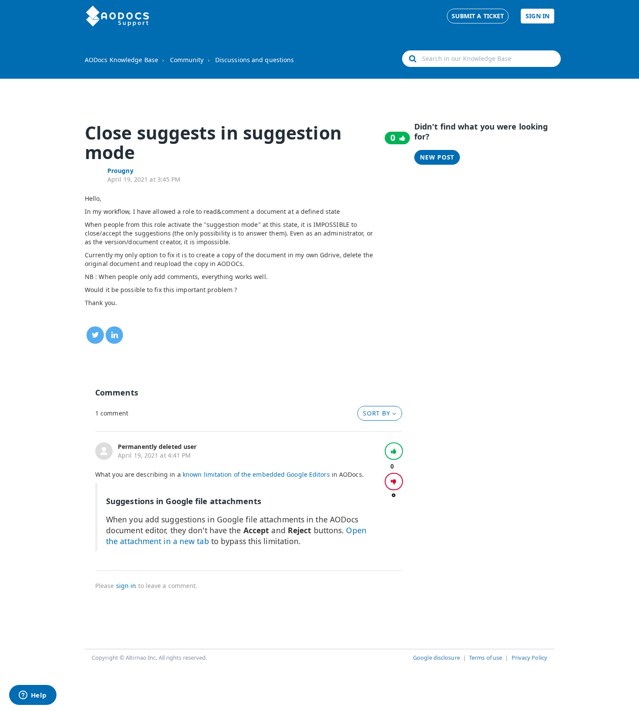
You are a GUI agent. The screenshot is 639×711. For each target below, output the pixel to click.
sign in (126, 585)
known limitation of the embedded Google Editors (256, 474)
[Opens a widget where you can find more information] (33, 696)
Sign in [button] (537, 16)
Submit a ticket (478, 16)
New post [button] (437, 157)
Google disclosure (436, 657)
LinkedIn (114, 335)
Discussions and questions (254, 60)
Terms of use (485, 657)
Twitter (95, 335)
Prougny (120, 170)
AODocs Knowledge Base (121, 60)
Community (187, 60)
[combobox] (481, 58)
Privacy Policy (529, 657)
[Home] (117, 16)
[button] (394, 451)
